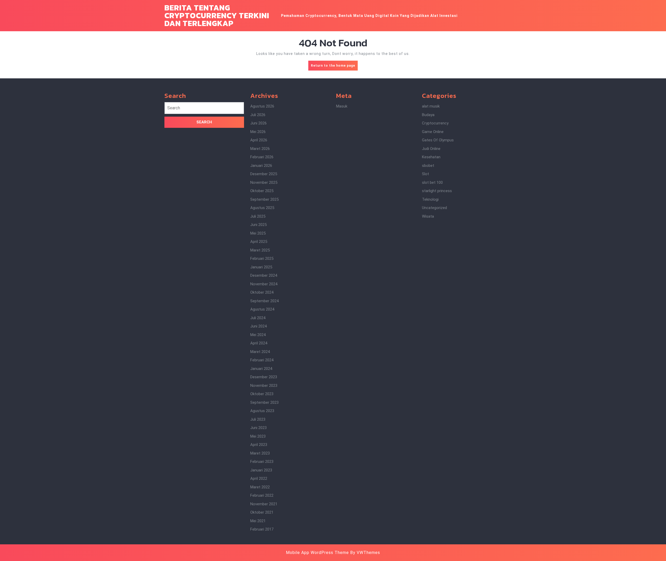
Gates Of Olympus (438, 140)
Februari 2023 (261, 461)
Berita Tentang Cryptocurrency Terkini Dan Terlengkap (216, 15)
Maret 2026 (260, 148)
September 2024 (264, 301)
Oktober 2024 (261, 292)
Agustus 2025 (262, 207)
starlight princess (437, 190)
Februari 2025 (261, 258)
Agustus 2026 (262, 106)
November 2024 (263, 284)
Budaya (428, 114)
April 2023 (258, 444)
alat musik (431, 106)
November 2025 (263, 182)
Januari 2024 (261, 368)
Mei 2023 (258, 436)
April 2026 (258, 140)
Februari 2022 (261, 495)
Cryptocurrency (435, 123)
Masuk (341, 106)
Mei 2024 (258, 334)
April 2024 (258, 343)
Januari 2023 (261, 470)
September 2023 (264, 402)
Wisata (428, 216)
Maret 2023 (260, 453)
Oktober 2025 (261, 190)
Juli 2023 (257, 419)
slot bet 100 (432, 182)
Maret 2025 (260, 250)
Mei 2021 (258, 521)
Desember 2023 (263, 377)
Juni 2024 (258, 326)
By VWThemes (365, 552)
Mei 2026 (258, 131)
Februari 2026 (261, 157)
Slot (425, 174)
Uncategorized (434, 207)
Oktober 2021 (261, 512)
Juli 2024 (257, 318)
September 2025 (264, 199)
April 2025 (258, 241)
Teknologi (430, 199)
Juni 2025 (258, 224)
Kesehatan (431, 157)
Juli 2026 (257, 114)
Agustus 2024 (262, 309)
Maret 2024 (260, 351)
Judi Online (431, 148)
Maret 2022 (260, 487)
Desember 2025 (263, 174)
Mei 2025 (258, 233)
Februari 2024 (261, 360)
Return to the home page (334, 67)
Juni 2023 (258, 427)
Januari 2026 (261, 165)
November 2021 (263, 504)
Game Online (433, 131)
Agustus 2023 (262, 410)
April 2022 (258, 478)
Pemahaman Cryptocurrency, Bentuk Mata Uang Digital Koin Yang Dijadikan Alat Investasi (369, 16)
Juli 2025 (257, 216)
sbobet (428, 165)
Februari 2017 (261, 529)
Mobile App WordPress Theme (317, 552)
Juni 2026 (258, 123)
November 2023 (263, 385)
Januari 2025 (261, 267)
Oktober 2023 (261, 394)
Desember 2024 (263, 275)
